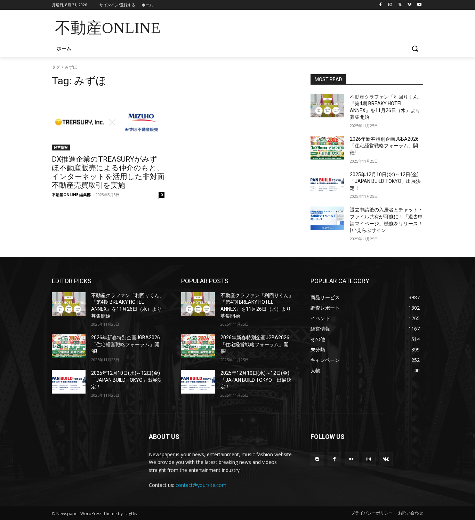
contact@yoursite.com (201, 485)
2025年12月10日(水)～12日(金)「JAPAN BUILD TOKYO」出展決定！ (385, 181)
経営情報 (61, 147)
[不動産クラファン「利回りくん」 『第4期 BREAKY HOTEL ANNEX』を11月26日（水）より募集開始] (327, 105)
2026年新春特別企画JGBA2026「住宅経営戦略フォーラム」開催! (384, 145)
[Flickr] (351, 459)
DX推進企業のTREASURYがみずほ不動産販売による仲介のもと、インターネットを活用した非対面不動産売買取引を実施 (108, 172)
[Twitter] (400, 5)
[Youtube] (419, 5)
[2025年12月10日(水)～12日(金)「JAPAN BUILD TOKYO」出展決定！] (327, 183)
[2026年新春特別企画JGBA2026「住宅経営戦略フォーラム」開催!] (327, 148)
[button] (414, 48)
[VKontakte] (386, 459)
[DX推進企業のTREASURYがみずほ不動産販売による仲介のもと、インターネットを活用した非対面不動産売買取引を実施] (108, 122)
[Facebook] (381, 5)
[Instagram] (390, 5)
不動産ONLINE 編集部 (71, 194)
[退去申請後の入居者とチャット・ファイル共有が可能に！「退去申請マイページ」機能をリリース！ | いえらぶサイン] (327, 218)
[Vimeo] (409, 5)
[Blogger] (317, 459)
